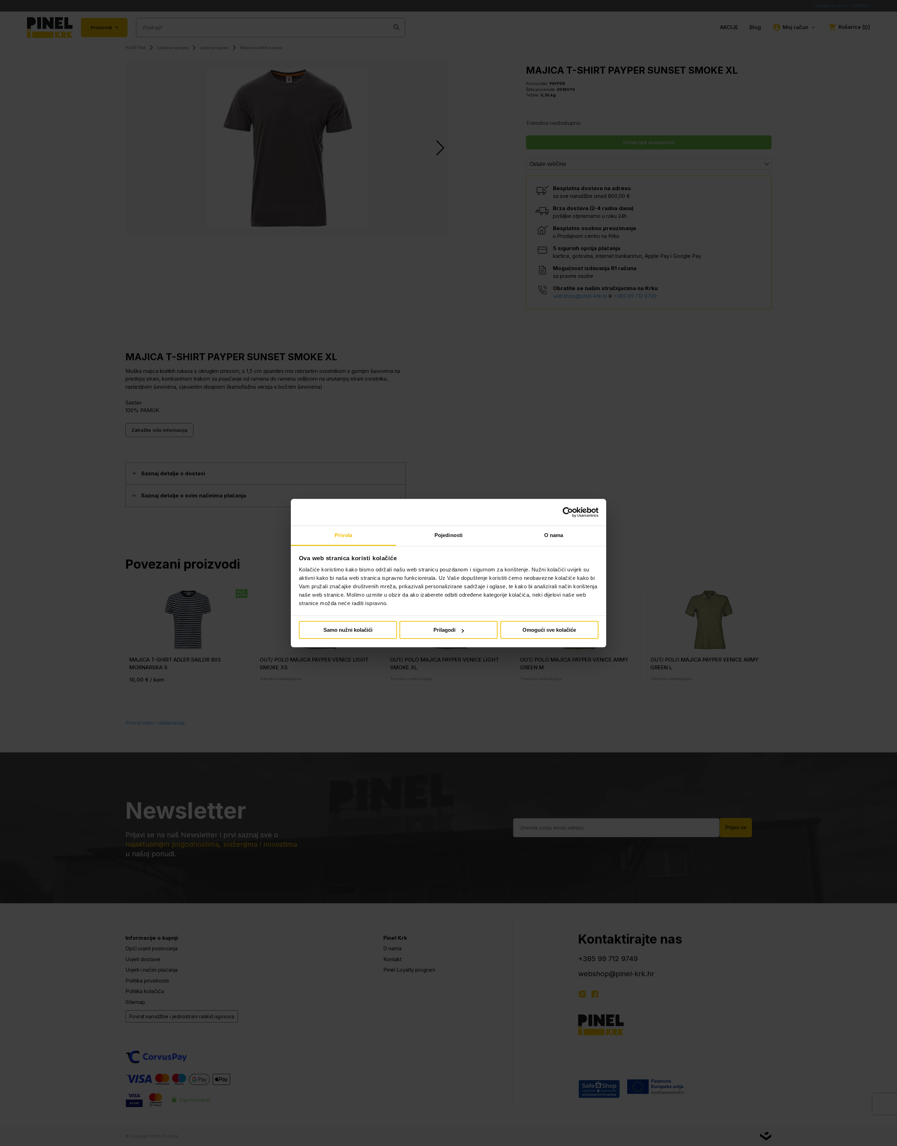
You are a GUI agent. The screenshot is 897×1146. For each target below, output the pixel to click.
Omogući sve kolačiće (549, 630)
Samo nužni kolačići (347, 630)
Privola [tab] (343, 535)
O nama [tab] (553, 535)
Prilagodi (444, 630)
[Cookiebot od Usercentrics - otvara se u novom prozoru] (567, 512)
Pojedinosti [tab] (448, 535)
